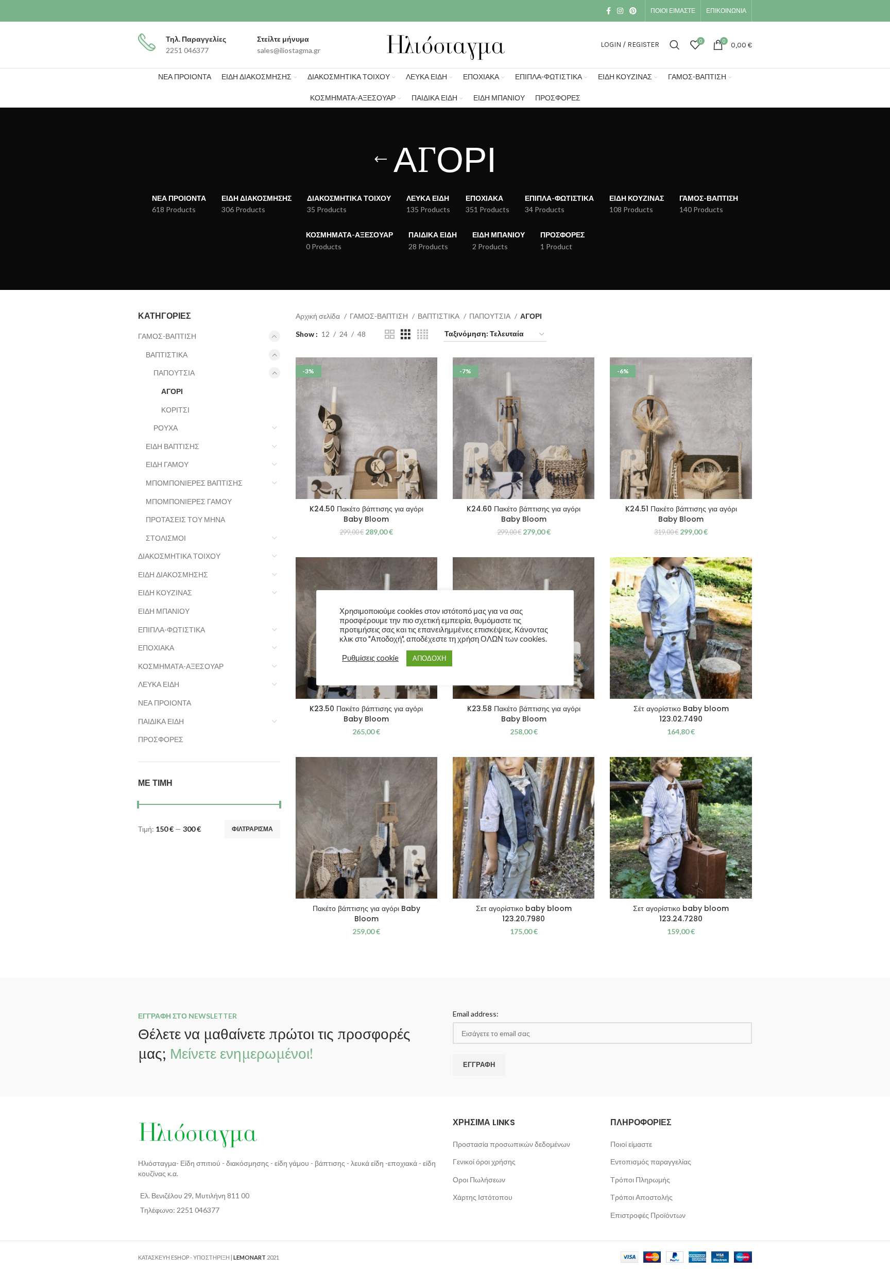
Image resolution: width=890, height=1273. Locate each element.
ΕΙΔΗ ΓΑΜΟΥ (167, 464)
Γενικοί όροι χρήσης (484, 1161)
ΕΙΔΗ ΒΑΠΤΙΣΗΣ (172, 446)
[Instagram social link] (620, 11)
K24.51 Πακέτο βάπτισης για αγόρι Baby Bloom (681, 514)
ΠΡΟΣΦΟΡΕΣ (160, 739)
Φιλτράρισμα (252, 829)
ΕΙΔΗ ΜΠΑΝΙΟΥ (164, 611)
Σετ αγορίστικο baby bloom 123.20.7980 (524, 913)
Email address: (476, 1013)
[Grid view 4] (422, 334)
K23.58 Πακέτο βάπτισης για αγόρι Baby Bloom (523, 713)
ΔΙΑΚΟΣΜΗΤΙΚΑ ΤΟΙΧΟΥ (179, 556)
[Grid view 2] (390, 334)
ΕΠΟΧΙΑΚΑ (156, 647)
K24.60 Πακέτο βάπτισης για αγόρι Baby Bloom (523, 514)
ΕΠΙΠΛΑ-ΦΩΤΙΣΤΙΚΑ (171, 629)
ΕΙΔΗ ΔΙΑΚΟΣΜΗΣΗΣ (173, 574)
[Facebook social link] (608, 11)
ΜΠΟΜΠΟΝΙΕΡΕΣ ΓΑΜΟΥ (189, 501)
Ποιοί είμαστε (631, 1144)
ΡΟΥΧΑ (165, 427)
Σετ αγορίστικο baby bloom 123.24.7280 (681, 913)
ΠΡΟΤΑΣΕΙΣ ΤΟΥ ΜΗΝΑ (185, 519)
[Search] (674, 45)
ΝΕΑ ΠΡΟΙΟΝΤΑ (164, 702)
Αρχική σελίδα (318, 316)
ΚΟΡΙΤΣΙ (175, 409)
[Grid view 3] (405, 334)
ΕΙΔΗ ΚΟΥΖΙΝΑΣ (165, 592)
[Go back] (380, 159)
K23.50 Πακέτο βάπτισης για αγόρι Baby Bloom (366, 713)
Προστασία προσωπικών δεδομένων (511, 1144)
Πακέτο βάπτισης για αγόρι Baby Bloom (366, 913)
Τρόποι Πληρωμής (640, 1179)
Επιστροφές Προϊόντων (648, 1215)
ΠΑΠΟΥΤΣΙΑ (174, 372)
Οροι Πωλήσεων (479, 1179)
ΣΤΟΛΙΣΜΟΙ (166, 538)
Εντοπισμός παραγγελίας (650, 1161)
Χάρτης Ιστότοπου (482, 1197)
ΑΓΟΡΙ (172, 391)
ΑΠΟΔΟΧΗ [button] (429, 658)
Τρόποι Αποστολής (641, 1197)
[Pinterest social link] (633, 11)
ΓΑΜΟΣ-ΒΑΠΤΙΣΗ (167, 336)
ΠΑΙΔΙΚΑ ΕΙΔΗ (161, 721)
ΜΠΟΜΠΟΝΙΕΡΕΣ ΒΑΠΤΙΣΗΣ (194, 482)
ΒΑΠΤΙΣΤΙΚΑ (166, 354)
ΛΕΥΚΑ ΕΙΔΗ (158, 684)
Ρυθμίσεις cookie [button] (370, 657)
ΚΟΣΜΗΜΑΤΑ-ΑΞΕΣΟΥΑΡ (181, 666)
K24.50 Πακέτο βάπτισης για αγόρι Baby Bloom (366, 514)
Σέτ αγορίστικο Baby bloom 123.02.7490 (681, 713)
